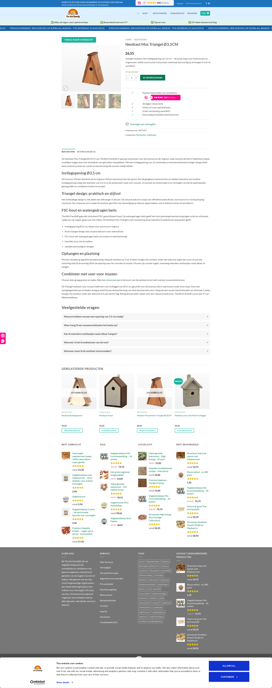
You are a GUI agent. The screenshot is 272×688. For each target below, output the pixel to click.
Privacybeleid (106, 584)
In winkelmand (152, 77)
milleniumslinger (145, 575)
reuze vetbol (144, 593)
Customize (227, 677)
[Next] (116, 68)
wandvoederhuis (155, 621)
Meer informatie (72, 430)
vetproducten (144, 603)
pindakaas (165, 580)
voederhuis (166, 603)
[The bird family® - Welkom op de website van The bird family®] (73, 13)
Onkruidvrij (153, 580)
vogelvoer (143, 616)
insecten (164, 566)
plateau (142, 589)
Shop (145, 13)
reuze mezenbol (154, 589)
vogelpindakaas (158, 612)
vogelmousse (144, 612)
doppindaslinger (153, 561)
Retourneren (106, 594)
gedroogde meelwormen (149, 566)
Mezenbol (154, 571)
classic (141, 561)
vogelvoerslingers (157, 616)
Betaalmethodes (108, 600)
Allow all (229, 666)
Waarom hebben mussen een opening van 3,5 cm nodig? (94, 316)
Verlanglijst (105, 567)
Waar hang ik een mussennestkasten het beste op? (91, 325)
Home (128, 39)
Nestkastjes (140, 39)
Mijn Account (106, 562)
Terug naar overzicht (78, 39)
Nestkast (142, 580)
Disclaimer (105, 616)
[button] (192, 13)
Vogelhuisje (151, 135)
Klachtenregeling (108, 589)
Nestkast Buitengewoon (72, 415)
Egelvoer (165, 561)
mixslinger (159, 575)
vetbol (161, 598)
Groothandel (160, 13)
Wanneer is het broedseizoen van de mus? (86, 342)
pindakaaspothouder (147, 584)
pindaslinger (163, 584)
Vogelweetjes (177, 13)
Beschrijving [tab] (68, 152)
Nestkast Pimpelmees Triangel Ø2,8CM (154, 415)
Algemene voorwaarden (111, 578)
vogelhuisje (157, 607)
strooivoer (111, 280)
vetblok (153, 598)
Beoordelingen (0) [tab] (86, 152)
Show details (62, 682)
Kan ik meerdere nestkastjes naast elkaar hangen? (90, 333)
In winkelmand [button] (109, 430)
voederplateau (145, 607)
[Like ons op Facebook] (206, 4)
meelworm (143, 571)
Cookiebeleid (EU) (109, 622)
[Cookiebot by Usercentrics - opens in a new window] (37, 682)
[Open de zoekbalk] (138, 13)
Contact (180, 3)
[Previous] (66, 68)
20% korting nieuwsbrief (193, 3)
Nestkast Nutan (106, 415)
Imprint (103, 611)
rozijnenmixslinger (159, 593)
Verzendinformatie (109, 573)
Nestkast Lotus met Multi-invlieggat (190, 415)
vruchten (142, 621)
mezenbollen (166, 571)
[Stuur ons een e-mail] (209, 4)
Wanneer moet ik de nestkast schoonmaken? (87, 351)
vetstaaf (155, 603)
